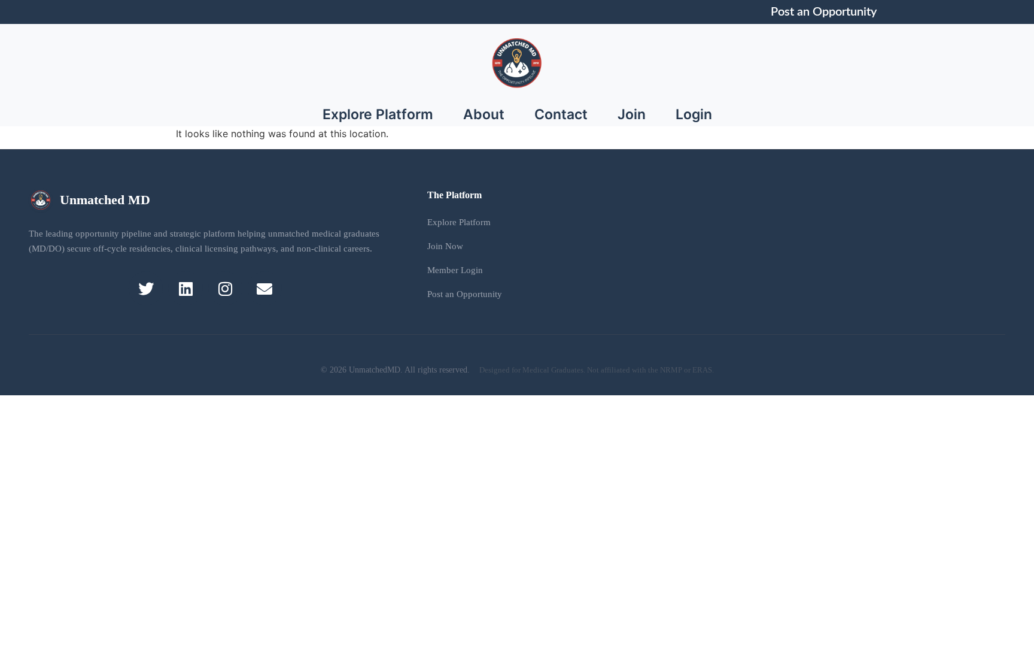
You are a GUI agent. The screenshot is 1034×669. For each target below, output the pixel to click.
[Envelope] (265, 288)
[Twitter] (146, 288)
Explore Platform (378, 114)
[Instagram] (225, 288)
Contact (561, 114)
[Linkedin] (185, 288)
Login (694, 114)
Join (632, 114)
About (483, 114)
